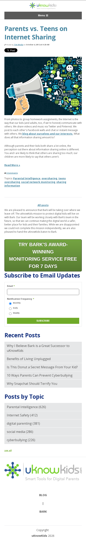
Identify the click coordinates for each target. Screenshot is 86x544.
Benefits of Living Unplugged (29, 359)
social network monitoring (38, 182)
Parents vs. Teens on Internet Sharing (35, 32)
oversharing (49, 178)
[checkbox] (43, 308)
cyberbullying (21, 440)
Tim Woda (18, 44)
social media (20, 431)
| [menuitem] (43, 503)
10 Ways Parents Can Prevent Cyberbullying (40, 375)
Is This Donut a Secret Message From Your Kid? (42, 367)
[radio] (43, 303)
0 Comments (12, 173)
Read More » (12, 165)
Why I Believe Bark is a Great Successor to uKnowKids (38, 348)
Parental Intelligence (26, 178)
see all (8, 450)
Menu (41, 15)
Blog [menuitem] (43, 495)
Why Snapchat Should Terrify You (32, 383)
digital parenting (23, 423)
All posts (43, 205)
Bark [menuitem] (43, 511)
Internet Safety (22, 415)
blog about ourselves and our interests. (47, 133)
